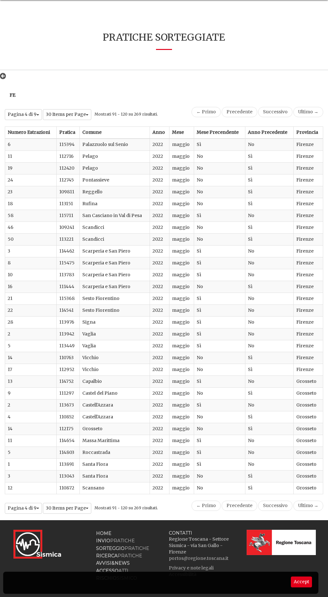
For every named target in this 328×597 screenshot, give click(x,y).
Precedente (239, 112)
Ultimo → (308, 112)
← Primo (206, 112)
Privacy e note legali (191, 568)
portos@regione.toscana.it (198, 558)
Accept (301, 582)
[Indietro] (4, 76)
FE (12, 95)
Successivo (275, 112)
